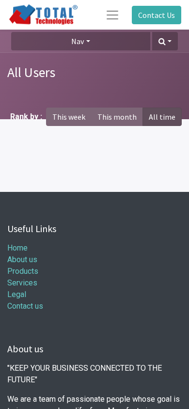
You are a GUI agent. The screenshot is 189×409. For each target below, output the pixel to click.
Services (22, 282)
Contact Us (156, 15)
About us (22, 259)
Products (22, 271)
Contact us (25, 306)
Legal (16, 294)
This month (117, 117)
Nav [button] (77, 41)
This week (68, 117)
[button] (165, 41)
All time (162, 117)
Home (17, 247)
